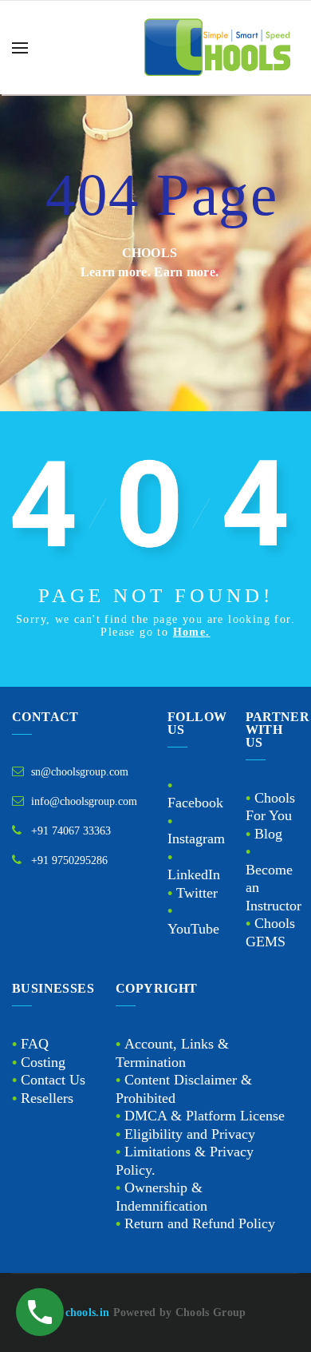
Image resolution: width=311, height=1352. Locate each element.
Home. (192, 632)
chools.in (87, 1312)
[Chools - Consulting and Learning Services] (219, 47)
